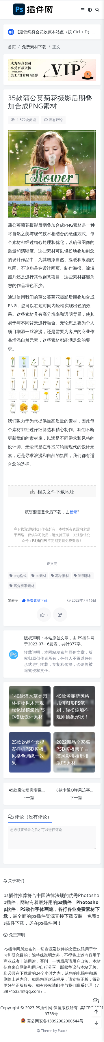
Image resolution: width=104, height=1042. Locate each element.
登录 (73, 512)
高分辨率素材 (23, 585)
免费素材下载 (34, 46)
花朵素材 (61, 575)
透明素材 (84, 575)
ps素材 (40, 575)
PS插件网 (86, 638)
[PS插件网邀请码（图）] (52, 69)
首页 (12, 46)
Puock (62, 1030)
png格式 (20, 575)
